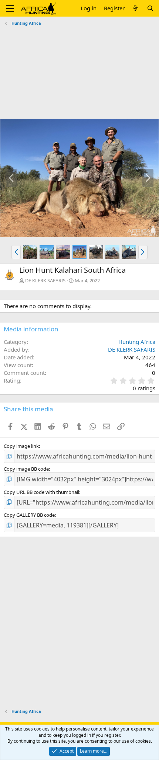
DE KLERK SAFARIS (45, 280)
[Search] (150, 8)
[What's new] (135, 8)
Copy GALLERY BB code (29, 515)
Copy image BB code (26, 469)
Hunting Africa (136, 341)
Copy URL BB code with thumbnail (41, 492)
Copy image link (21, 446)
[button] (10, 8)
